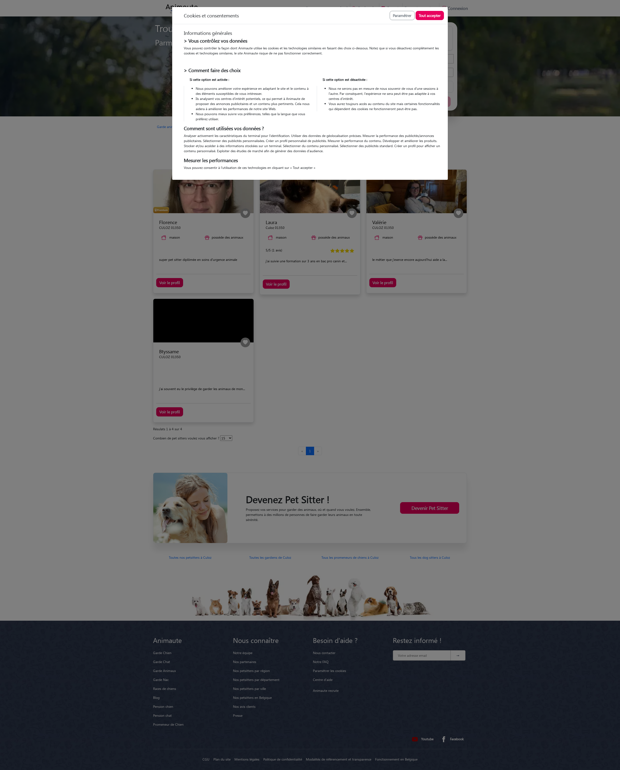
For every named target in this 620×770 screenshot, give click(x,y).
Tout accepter (430, 15)
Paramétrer (402, 15)
